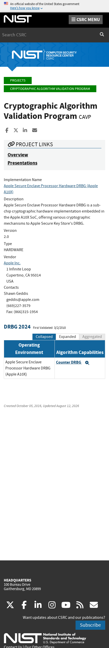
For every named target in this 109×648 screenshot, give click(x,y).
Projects (17, 80)
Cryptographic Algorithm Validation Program (50, 88)
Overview (18, 155)
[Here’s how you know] (54, 6)
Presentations (22, 163)
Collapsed (44, 336)
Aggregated (92, 336)
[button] (87, 363)
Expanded (67, 336)
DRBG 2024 (17, 327)
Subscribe (90, 625)
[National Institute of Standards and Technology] (45, 638)
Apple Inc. (12, 263)
